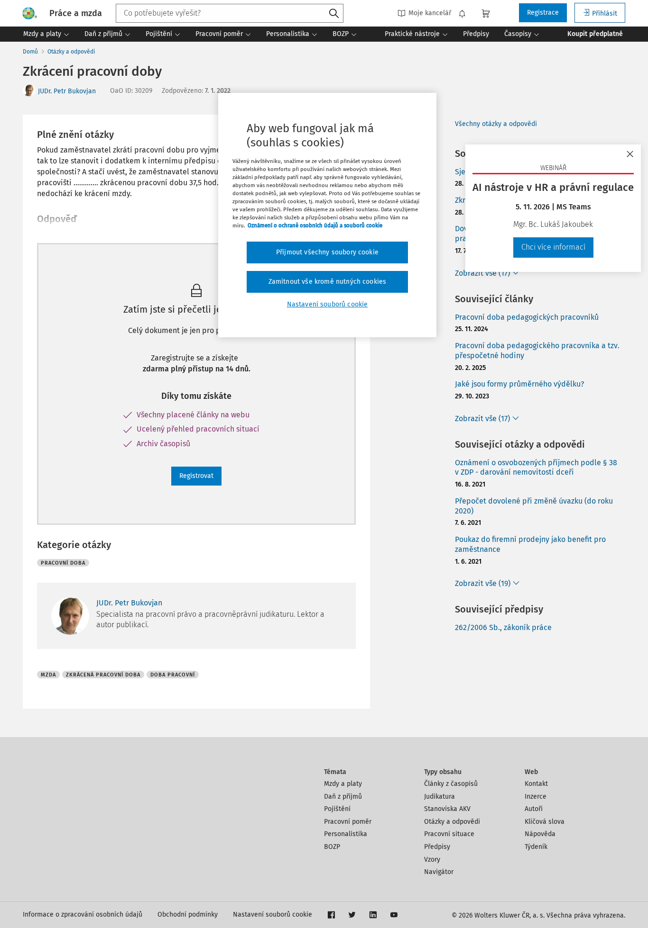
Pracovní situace (449, 834)
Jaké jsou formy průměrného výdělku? (519, 383)
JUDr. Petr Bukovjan (67, 91)
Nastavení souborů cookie (272, 914)
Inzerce (535, 797)
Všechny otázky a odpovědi (496, 124)
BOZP (332, 847)
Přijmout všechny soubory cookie (327, 252)
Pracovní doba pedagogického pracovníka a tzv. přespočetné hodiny (537, 350)
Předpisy (437, 847)
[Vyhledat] (334, 13)
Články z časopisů (451, 784)
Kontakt (536, 784)
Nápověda (540, 834)
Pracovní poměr (347, 822)
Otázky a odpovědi (71, 51)
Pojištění (337, 809)
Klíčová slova (545, 822)
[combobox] (229, 13)
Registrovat (196, 476)
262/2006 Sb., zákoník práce (503, 627)
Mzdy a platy (343, 784)
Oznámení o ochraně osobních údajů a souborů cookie (315, 225)
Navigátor (439, 872)
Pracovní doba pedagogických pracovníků (527, 317)
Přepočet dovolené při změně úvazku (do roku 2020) (534, 505)
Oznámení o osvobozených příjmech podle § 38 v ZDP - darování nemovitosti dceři (536, 467)
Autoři (534, 809)
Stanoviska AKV (447, 809)
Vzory (432, 860)
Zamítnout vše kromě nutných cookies (327, 282)
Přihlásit (604, 13)
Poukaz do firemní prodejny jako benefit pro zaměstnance (530, 544)
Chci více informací (553, 247)
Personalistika (345, 834)
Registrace (543, 13)
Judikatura (439, 797)
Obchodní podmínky (187, 914)
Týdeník (536, 847)
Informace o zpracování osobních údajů (82, 914)
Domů (30, 51)
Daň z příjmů (343, 797)
